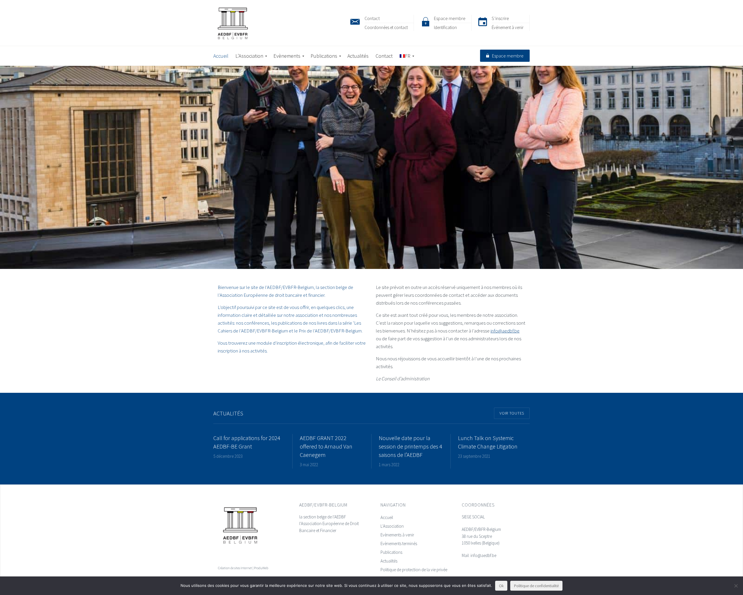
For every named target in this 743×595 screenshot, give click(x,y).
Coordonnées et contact (386, 27)
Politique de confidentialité (536, 585)
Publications (391, 552)
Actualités (388, 561)
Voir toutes (511, 413)
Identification (445, 27)
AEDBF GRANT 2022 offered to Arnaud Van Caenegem (326, 446)
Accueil (386, 517)
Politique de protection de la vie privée (413, 569)
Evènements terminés (398, 543)
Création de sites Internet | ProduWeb (243, 568)
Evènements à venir (397, 535)
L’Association (392, 526)
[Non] (736, 586)
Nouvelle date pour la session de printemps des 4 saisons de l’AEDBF (410, 446)
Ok (501, 585)
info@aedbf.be (505, 331)
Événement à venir (508, 27)
